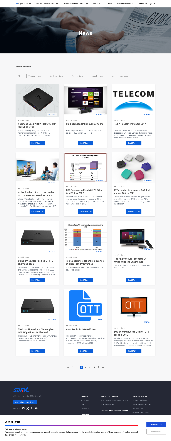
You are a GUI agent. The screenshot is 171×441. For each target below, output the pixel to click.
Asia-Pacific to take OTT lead (81, 329)
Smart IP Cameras (107, 404)
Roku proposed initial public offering (84, 124)
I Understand (156, 424)
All (19, 76)
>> (103, 367)
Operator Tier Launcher (140, 413)
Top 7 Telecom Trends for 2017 (130, 124)
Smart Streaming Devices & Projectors (114, 400)
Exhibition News (56, 76)
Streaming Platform (139, 400)
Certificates (85, 408)
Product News (77, 76)
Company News (34, 76)
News (28, 66)
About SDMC (85, 400)
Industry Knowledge (120, 76)
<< (68, 367)
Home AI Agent (137, 408)
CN (154, 4)
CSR (82, 404)
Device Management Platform (143, 404)
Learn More (156, 432)
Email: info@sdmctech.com (25, 402)
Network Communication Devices (114, 411)
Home (19, 66)
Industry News (97, 76)
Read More (36, 143)
